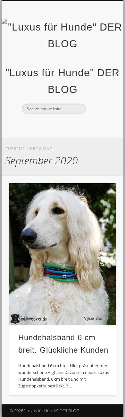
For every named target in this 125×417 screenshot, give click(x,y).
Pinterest (68, 125)
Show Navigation (100, 57)
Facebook (42, 125)
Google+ (81, 125)
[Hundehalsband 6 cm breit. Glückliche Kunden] (62, 254)
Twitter (55, 125)
